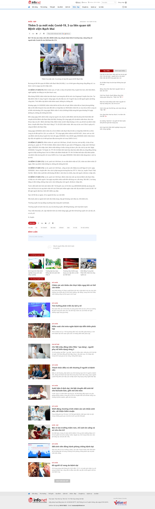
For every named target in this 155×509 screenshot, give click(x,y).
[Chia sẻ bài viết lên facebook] (29, 33)
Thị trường (43, 7)
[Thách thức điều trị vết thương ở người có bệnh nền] (39, 371)
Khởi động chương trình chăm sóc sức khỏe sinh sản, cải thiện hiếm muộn (73, 410)
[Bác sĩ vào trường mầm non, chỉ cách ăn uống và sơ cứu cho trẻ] (39, 432)
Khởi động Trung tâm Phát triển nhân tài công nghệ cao (88, 273)
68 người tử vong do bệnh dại (65, 465)
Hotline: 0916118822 (95, 2)
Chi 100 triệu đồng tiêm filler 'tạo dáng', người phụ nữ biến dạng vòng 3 (73, 348)
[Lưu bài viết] (44, 33)
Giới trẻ (67, 7)
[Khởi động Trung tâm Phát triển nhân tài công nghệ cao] (88, 263)
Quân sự (93, 7)
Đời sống (35, 7)
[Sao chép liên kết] (40, 33)
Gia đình (60, 7)
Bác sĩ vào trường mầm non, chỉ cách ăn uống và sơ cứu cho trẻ (73, 429)
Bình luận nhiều (120, 71)
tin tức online (85, 227)
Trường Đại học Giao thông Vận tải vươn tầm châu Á (53, 273)
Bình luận (32, 223)
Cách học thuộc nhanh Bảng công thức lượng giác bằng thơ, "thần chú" (111, 96)
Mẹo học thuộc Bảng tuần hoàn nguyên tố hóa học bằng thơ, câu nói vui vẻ (112, 102)
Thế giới (52, 7)
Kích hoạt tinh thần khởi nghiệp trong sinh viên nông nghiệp (35, 273)
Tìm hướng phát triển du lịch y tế (67, 306)
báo (68, 227)
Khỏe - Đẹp (32, 22)
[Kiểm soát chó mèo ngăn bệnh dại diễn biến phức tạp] (39, 330)
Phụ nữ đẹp (55, 344)
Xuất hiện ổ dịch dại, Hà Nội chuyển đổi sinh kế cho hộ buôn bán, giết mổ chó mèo (72, 389)
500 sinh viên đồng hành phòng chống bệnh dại (73, 446)
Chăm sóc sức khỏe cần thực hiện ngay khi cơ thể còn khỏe (74, 286)
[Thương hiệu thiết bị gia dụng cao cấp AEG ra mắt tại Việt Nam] (71, 263)
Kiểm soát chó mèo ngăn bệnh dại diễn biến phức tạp (74, 327)
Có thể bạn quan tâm (36, 255)
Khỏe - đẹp (76, 7)
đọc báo (53, 227)
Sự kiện (101, 7)
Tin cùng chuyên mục (36, 279)
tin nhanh (44, 227)
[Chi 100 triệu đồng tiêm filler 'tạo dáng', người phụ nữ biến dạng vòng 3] (39, 351)
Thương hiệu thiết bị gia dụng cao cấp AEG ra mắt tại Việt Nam (70, 273)
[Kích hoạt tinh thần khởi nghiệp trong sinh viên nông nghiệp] (36, 263)
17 (122, 97)
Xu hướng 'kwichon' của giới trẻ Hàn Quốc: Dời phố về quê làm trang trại (113, 121)
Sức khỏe (55, 282)
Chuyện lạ (85, 7)
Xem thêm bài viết (62, 481)
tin (36, 227)
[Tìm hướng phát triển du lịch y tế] (39, 310)
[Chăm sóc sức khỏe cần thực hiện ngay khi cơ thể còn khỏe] (39, 289)
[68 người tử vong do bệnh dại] (39, 469)
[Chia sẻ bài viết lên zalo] (33, 33)
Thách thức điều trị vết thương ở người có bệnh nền (73, 368)
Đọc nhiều (107, 71)
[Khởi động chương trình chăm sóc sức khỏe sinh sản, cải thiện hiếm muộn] (39, 413)
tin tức (75, 227)
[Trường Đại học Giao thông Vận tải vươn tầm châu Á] (53, 263)
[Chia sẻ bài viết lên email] (36, 33)
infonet (61, 227)
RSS (126, 7)
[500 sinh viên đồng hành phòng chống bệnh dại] (39, 450)
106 (105, 116)
